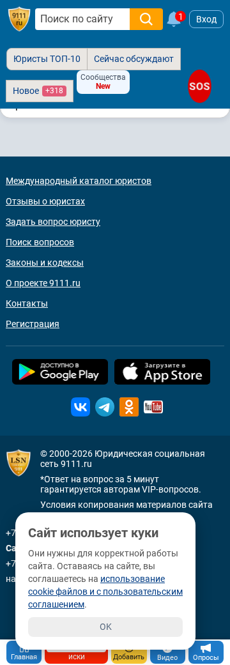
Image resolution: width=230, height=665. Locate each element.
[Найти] (146, 19)
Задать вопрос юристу (53, 222)
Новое (38, 91)
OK (106, 627)
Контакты (27, 303)
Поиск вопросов (40, 242)
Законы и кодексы (45, 262)
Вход (206, 19)
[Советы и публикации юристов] (19, 19)
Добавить (128, 657)
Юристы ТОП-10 (46, 59)
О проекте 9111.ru (43, 283)
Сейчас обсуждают (134, 59)
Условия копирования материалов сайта (126, 505)
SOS (199, 86)
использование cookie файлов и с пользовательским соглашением (105, 591)
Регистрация (32, 324)
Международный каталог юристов (78, 181)
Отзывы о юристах (45, 201)
